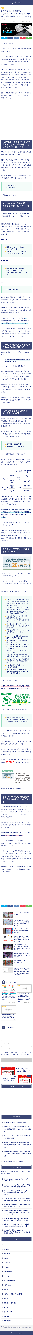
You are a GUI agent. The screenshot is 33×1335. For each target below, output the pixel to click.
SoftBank (7, 1262)
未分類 (6, 1307)
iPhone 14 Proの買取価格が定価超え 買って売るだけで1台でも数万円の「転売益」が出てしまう (17, 1145)
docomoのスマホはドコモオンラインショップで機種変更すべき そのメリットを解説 (16, 1192)
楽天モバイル (8, 1312)
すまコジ (16, 2)
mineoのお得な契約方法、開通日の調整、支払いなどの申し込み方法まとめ (16, 1219)
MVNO (6, 1258)
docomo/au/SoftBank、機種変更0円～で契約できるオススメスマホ (17, 1205)
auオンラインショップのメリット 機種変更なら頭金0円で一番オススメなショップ (17, 1199)
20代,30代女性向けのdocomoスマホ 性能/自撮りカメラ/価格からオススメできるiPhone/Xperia (17, 1231)
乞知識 (6, 1298)
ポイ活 (6, 1289)
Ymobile (6, 1267)
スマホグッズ (8, 1276)
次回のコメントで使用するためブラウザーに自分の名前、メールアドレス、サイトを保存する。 (16, 1054)
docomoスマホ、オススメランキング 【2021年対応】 (16, 1180)
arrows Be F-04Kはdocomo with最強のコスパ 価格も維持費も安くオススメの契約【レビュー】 (17, 1212)
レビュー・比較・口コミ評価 (13, 1294)
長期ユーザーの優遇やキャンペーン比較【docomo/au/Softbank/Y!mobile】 (16, 1225)
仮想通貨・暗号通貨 (10, 1303)
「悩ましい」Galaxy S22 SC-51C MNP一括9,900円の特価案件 (17, 1137)
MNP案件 (7, 1253)
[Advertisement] (16, 119)
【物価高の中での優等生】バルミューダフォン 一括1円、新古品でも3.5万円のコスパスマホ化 (17, 1154)
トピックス (7, 1285)
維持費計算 (7, 1320)
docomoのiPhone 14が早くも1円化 (15, 1122)
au (2, 7)
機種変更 (6, 1316)
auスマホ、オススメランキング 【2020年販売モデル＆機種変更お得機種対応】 (17, 1186)
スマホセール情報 (9, 1280)
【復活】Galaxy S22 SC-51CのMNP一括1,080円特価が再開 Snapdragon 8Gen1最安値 (17, 1129)
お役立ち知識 (8, 1271)
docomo (6, 1249)
